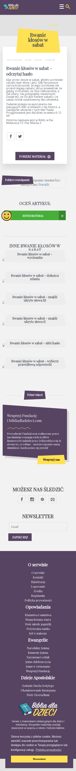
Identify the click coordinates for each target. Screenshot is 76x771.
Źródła (38, 591)
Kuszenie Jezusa (38, 652)
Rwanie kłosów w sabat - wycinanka (34, 256)
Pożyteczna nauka (38, 629)
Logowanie (38, 586)
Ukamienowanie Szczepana (38, 690)
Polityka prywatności (38, 600)
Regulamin (38, 596)
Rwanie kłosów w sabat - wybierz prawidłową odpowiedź (35, 363)
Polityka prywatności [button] (49, 749)
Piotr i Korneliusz (38, 695)
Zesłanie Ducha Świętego (38, 686)
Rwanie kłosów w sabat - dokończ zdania (35, 277)
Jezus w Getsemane (38, 666)
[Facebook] (10, 136)
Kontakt (38, 577)
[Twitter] (20, 136)
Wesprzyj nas (51, 459)
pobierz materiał (32, 156)
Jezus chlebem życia (38, 662)
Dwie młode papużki (38, 624)
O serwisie (38, 573)
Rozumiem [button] (39, 759)
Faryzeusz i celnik (38, 657)
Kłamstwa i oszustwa (38, 615)
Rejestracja (38, 582)
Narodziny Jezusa (38, 648)
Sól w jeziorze (38, 633)
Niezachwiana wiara (38, 619)
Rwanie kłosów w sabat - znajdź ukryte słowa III (34, 298)
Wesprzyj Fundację (38, 671)
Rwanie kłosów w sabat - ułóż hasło (35, 343)
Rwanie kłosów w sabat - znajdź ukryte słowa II (34, 320)
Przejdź (44, 184)
